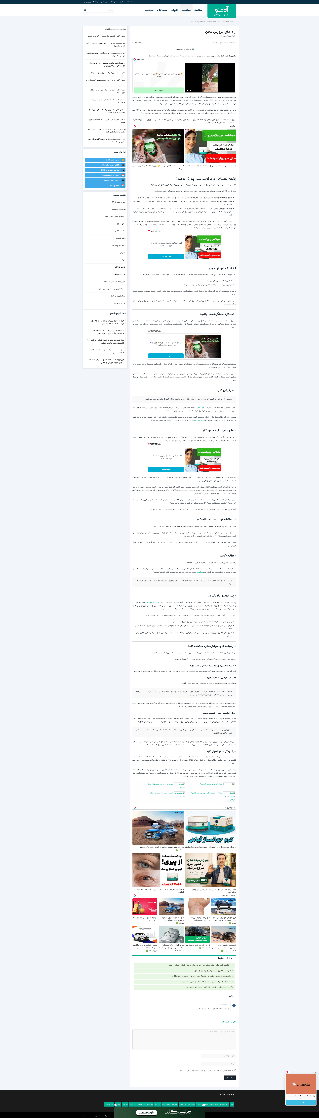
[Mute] (190, 90)
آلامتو (218, 22)
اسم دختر (114, 2)
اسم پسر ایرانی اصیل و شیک (114, 281)
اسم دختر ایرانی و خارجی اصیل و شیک (111, 289)
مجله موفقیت (210, 22)
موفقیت (186, 10)
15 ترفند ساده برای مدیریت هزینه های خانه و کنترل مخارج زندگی (206, 982)
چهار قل (122, 252)
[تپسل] (134, 59)
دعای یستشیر (120, 231)
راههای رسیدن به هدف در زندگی (161, 793)
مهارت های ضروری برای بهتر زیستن (160, 784)
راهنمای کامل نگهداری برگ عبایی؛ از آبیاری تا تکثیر (106, 36)
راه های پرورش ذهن (220, 31)
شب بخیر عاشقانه (118, 209)
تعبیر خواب (104, 2)
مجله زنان (162, 10)
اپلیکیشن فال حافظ (118, 296)
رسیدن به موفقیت (153, 602)
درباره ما (95, 2)
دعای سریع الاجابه (118, 245)
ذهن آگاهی (201, 407)
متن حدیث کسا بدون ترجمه (115, 216)
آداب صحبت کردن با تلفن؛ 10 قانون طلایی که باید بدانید (209, 987)
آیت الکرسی (109, 1104)
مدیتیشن (198, 420)
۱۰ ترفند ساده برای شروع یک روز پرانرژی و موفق (213, 970)
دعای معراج (121, 224)
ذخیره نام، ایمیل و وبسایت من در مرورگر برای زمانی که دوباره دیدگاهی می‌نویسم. (206, 1071)
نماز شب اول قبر (119, 274)
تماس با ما (87, 2)
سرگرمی (149, 10)
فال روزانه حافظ (119, 303)
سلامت (198, 10)
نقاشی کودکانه (120, 267)
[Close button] (203, 1105)
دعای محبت (214, 1104)
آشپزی (174, 10)
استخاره (121, 2)
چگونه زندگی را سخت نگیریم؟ (211, 784)
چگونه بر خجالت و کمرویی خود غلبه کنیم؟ (207, 793)
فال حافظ (130, 2)
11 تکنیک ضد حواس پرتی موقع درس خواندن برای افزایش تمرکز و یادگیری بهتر (200, 965)
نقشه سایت (87, 1116)
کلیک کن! (301, 1102)
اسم (232, 1104)
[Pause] (187, 90)
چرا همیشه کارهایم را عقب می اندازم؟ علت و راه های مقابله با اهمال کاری (202, 976)
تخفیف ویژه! (158, 90)
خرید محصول (166, 256)
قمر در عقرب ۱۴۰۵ (118, 202)
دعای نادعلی (120, 238)
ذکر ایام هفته (120, 260)
